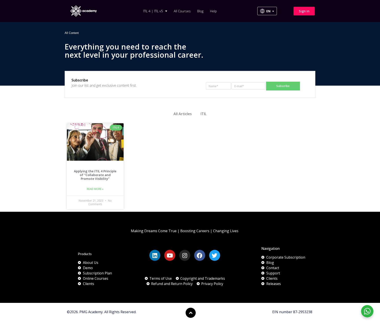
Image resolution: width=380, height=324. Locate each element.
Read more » (95, 189)
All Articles (183, 113)
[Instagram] (184, 255)
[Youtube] (169, 255)
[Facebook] (199, 255)
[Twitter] (214, 255)
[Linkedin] (154, 255)
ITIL (203, 113)
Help (213, 11)
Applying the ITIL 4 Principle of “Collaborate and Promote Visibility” (95, 175)
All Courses (182, 11)
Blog (200, 11)
